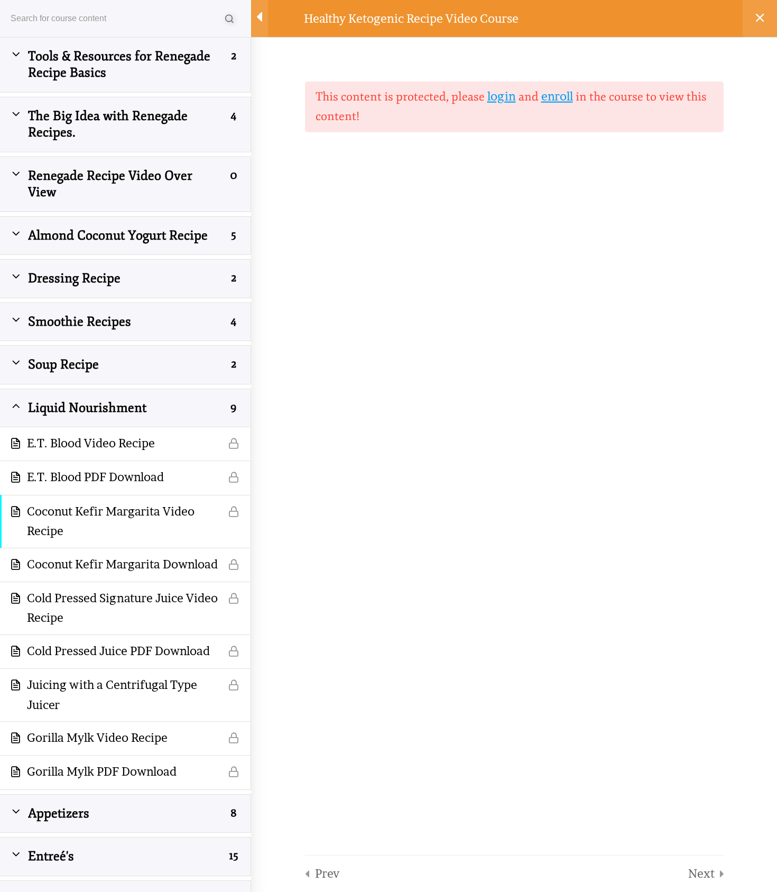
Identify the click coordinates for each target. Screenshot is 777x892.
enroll (557, 96)
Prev (327, 873)
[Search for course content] (230, 18)
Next (701, 873)
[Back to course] (760, 18)
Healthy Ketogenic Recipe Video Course (411, 18)
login (501, 96)
